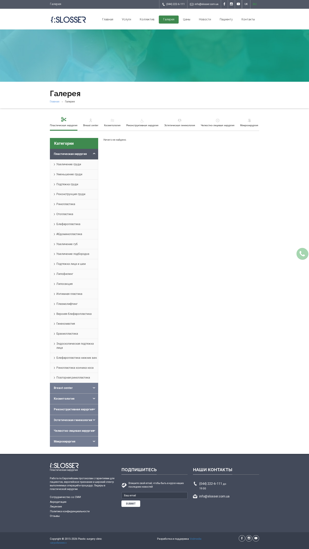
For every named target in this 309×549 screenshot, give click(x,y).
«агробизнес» (58, 542)
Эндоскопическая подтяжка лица (75, 345)
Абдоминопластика (69, 234)
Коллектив (147, 19)
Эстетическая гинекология (179, 125)
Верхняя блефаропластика (74, 314)
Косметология (112, 125)
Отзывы (55, 516)
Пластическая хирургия (63, 125)
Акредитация (58, 501)
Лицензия (56, 506)
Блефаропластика (68, 224)
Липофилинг (64, 274)
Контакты (248, 19)
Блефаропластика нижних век (76, 357)
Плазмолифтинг (67, 304)
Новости (205, 19)
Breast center (90, 125)
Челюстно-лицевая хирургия (217, 125)
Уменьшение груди (69, 174)
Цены (186, 19)
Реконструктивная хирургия (142, 125)
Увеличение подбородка (72, 254)
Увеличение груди (68, 164)
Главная (107, 19)
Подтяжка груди (67, 184)
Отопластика (64, 214)
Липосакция (64, 284)
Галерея (168, 19)
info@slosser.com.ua (206, 4)
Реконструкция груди (70, 194)
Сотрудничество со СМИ (65, 497)
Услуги (126, 19)
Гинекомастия (65, 323)
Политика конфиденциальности (70, 511)
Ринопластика (65, 204)
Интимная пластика (69, 294)
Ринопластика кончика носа (75, 367)
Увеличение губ (67, 244)
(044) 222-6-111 (175, 4)
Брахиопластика (67, 333)
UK (246, 4)
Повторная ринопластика (73, 377)
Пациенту (226, 19)
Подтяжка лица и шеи (71, 264)
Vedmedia (195, 538)
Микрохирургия (249, 125)
